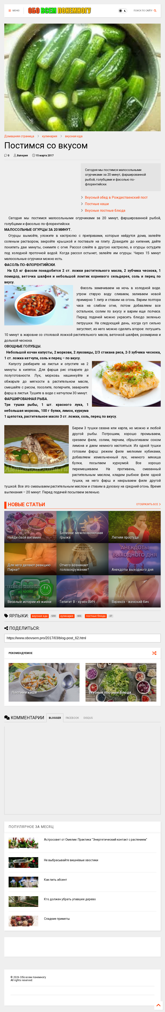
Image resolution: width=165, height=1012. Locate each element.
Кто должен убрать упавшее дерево (70, 899)
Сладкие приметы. (57, 918)
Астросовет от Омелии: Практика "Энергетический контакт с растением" (95, 839)
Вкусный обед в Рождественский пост (116, 197)
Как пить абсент (55, 879)
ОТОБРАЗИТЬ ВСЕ (147, 504)
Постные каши (97, 204)
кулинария (49, 136)
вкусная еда (73, 136)
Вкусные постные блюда (105, 210)
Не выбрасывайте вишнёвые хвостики (71, 860)
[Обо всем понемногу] (59, 12)
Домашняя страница (19, 136)
